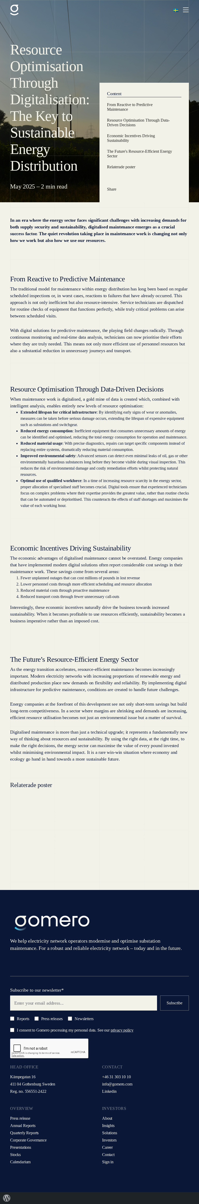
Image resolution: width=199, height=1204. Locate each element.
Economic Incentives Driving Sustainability (131, 138)
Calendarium (20, 1162)
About (107, 1118)
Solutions (109, 1133)
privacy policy (122, 1030)
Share (111, 189)
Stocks (15, 1154)
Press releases (51, 1019)
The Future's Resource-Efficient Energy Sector (139, 153)
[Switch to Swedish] (176, 9)
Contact (108, 1154)
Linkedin (109, 1091)
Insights (108, 1125)
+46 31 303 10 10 (116, 1077)
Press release (20, 1118)
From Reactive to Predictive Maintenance (130, 107)
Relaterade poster (121, 167)
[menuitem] (6, 1198)
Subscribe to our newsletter (37, 990)
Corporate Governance (28, 1140)
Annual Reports (22, 1125)
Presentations (20, 1147)
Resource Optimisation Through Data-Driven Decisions (138, 122)
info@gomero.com (117, 1084)
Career (107, 1147)
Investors (109, 1140)
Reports (22, 1019)
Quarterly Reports (24, 1133)
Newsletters (83, 1019)
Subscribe (174, 1003)
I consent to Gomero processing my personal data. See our (74, 1030)
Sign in (107, 1162)
